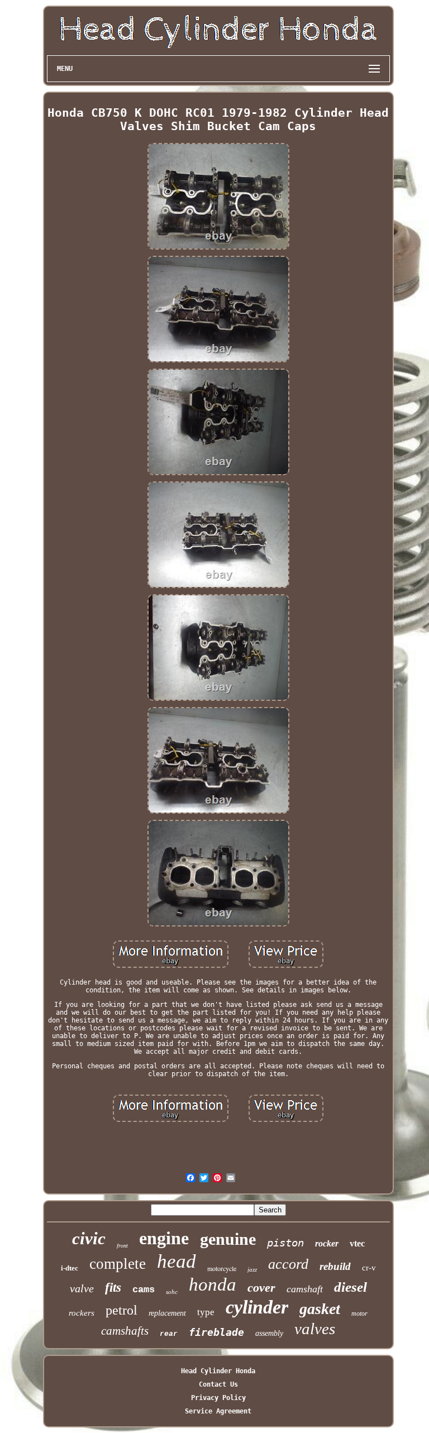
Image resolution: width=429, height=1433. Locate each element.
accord (288, 1264)
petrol (121, 1310)
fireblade (216, 1332)
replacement (167, 1313)
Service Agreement (218, 1411)
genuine (228, 1239)
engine (164, 1238)
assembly (269, 1333)
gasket (319, 1308)
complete (117, 1263)
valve (82, 1288)
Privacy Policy (218, 1398)
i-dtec (69, 1268)
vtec (357, 1243)
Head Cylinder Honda (218, 1371)
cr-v (369, 1267)
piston (285, 1242)
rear (169, 1334)
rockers (81, 1312)
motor (359, 1313)
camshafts (125, 1331)
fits (113, 1288)
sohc (172, 1291)
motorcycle (221, 1268)
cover (261, 1288)
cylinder (257, 1307)
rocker (327, 1243)
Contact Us (218, 1384)
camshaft (305, 1289)
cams (143, 1289)
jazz (252, 1269)
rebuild (335, 1266)
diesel (350, 1287)
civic (89, 1238)
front (122, 1246)
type (205, 1312)
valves (314, 1329)
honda (212, 1284)
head (176, 1261)
